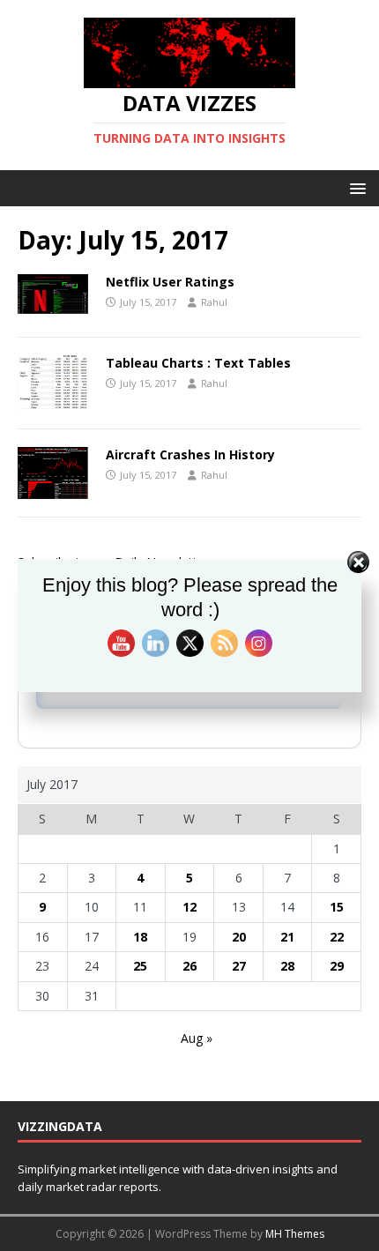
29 (337, 965)
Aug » (196, 1038)
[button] (355, 187)
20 (239, 936)
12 (189, 906)
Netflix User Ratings (170, 281)
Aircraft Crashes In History (190, 454)
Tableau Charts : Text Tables (198, 362)
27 (239, 965)
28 (287, 965)
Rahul (214, 302)
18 (140, 936)
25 (140, 965)
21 (287, 936)
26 (189, 965)
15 (337, 906)
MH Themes (294, 1233)
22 (337, 936)
